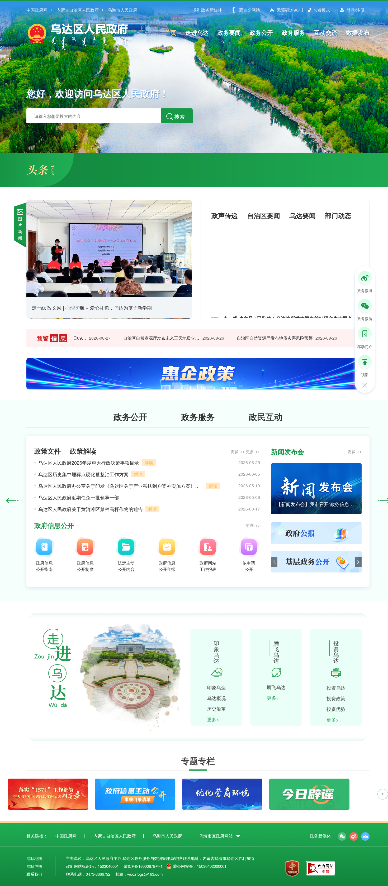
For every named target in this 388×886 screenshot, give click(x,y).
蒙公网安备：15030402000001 (199, 866)
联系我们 (34, 874)
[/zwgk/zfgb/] (316, 543)
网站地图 (34, 858)
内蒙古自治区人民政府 (77, 10)
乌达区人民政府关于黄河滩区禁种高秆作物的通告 (90, 508)
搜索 (179, 116)
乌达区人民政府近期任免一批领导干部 (78, 497)
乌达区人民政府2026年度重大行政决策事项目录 (88, 462)
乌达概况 (216, 698)
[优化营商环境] (222, 806)
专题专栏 (198, 759)
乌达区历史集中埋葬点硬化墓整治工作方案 (83, 474)
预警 (51, 338)
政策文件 (47, 451)
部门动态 (338, 215)
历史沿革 (216, 709)
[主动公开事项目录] (135, 806)
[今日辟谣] (309, 806)
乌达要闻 (302, 215)
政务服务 (293, 32)
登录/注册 (356, 10)
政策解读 (83, 451)
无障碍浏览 (287, 10)
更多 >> (237, 451)
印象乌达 (216, 687)
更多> (213, 719)
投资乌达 (338, 687)
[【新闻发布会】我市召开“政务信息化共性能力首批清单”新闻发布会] (316, 512)
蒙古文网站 (249, 10)
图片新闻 (20, 228)
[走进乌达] (50, 706)
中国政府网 (37, 10)
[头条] (40, 173)
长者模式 (321, 10)
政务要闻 (229, 32)
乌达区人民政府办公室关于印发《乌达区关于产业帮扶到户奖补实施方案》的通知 (121, 485)
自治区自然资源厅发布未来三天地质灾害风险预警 (149, 338)
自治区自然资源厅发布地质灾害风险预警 (263, 338)
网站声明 (34, 866)
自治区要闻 (263, 215)
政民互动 (265, 417)
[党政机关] (292, 869)
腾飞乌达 (277, 687)
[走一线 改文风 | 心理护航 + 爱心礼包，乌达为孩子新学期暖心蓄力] (109, 248)
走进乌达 (197, 32)
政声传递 (224, 215)
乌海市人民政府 (122, 10)
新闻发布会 (287, 451)
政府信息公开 (54, 525)
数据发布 (358, 32)
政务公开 (261, 32)
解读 (149, 462)
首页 (170, 32)
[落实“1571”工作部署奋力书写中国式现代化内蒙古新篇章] (48, 806)
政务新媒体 (211, 10)
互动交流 (325, 32)
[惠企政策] (198, 388)
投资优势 (338, 709)
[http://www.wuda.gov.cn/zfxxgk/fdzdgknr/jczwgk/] (316, 571)
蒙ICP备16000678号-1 (143, 866)
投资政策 (338, 698)
